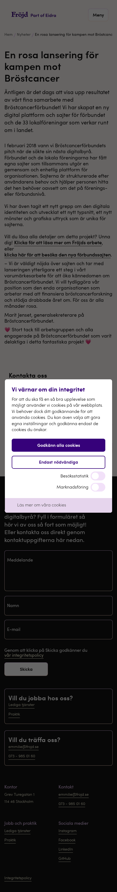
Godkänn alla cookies (58, 445)
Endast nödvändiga (58, 462)
